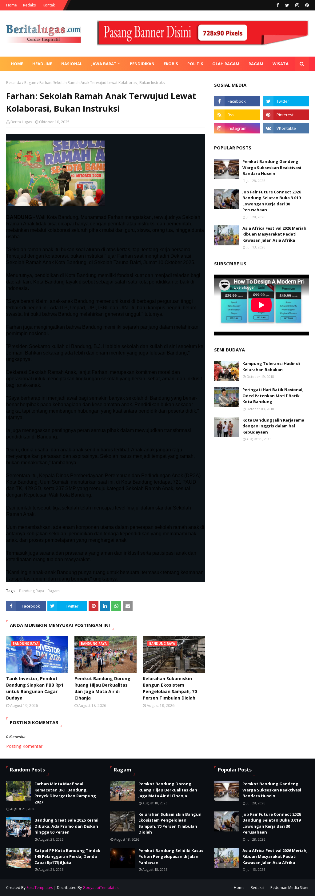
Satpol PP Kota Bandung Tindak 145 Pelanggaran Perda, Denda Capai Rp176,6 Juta (67, 856)
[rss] (237, 114)
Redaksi (30, 5)
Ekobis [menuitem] (171, 63)
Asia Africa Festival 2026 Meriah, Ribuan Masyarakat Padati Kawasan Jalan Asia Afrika (275, 234)
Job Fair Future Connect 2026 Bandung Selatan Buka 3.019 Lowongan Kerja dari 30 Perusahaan (271, 201)
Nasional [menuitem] (71, 63)
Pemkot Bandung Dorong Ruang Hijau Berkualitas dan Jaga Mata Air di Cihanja (102, 688)
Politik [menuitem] (195, 63)
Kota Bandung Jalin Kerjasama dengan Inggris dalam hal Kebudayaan (273, 426)
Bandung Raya (31, 590)
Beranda (13, 82)
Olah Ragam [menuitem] (225, 63)
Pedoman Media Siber (289, 887)
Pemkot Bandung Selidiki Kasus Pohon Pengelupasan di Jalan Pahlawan (170, 856)
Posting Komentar (24, 746)
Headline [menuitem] (42, 63)
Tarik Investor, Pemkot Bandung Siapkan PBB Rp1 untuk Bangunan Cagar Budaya (34, 688)
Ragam (30, 82)
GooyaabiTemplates (100, 887)
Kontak (49, 5)
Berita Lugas (21, 122)
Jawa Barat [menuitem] (104, 63)
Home (11, 5)
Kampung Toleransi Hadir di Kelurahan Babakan (271, 366)
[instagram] (297, 5)
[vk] (286, 128)
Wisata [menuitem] (281, 63)
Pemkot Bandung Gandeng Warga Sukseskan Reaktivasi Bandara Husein (271, 167)
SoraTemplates (39, 887)
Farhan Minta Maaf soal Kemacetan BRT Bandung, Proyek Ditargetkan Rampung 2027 (65, 793)
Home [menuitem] (17, 63)
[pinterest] (306, 5)
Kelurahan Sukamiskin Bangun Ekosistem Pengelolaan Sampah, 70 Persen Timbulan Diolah (170, 688)
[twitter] (287, 5)
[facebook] (278, 5)
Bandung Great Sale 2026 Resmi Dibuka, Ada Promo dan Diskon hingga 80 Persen (66, 826)
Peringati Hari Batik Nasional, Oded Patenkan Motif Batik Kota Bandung (273, 395)
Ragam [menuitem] (256, 63)
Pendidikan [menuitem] (142, 63)
